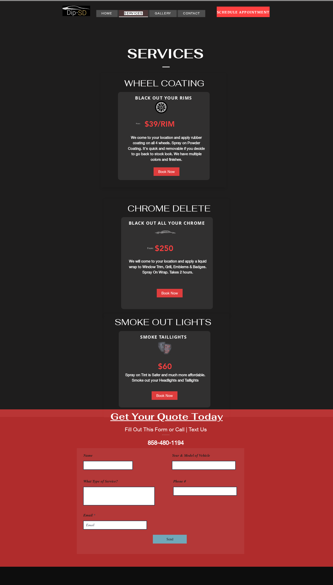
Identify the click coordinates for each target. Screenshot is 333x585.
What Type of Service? (100, 481)
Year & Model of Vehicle (191, 455)
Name (88, 455)
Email (88, 515)
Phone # (179, 481)
